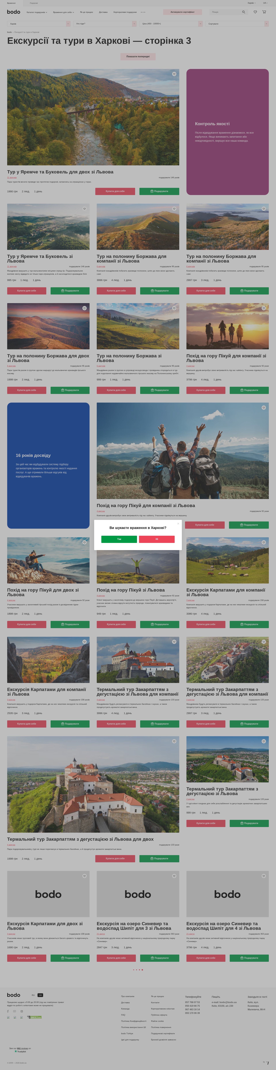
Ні (157, 539)
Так (119, 539)
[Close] (178, 523)
